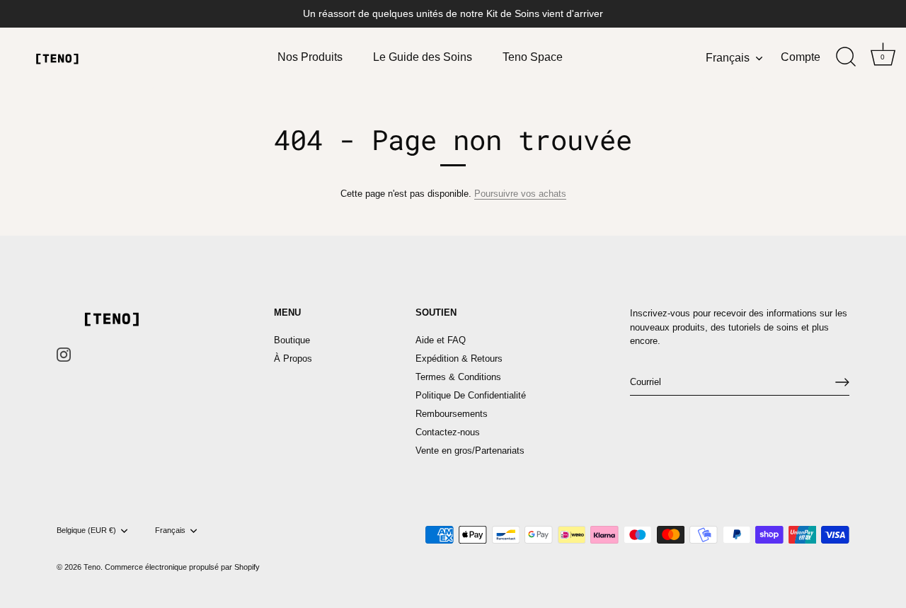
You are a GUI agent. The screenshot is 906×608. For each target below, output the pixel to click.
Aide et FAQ (440, 340)
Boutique (292, 340)
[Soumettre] (842, 382)
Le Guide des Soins (422, 56)
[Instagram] (64, 354)
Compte (800, 56)
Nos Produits (310, 56)
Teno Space (533, 56)
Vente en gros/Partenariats (469, 450)
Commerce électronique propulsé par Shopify (182, 567)
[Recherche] (845, 57)
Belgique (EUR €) (86, 530)
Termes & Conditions (458, 377)
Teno (92, 567)
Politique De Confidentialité (470, 395)
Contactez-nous (447, 432)
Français (728, 57)
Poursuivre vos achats (520, 193)
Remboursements (451, 413)
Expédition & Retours (459, 358)
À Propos (293, 358)
